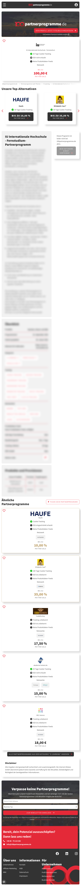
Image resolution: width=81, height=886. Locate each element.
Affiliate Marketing (10, 868)
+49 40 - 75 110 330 (14, 841)
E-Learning (46, 84)
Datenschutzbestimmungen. (43, 819)
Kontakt (22, 864)
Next (78, 111)
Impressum (23, 876)
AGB (21, 868)
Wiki (4, 872)
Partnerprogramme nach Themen (30, 84)
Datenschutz (24, 872)
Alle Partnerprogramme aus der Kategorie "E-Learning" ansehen (39, 754)
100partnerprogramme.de (9, 84)
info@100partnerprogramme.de (19, 844)
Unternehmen (8, 864)
